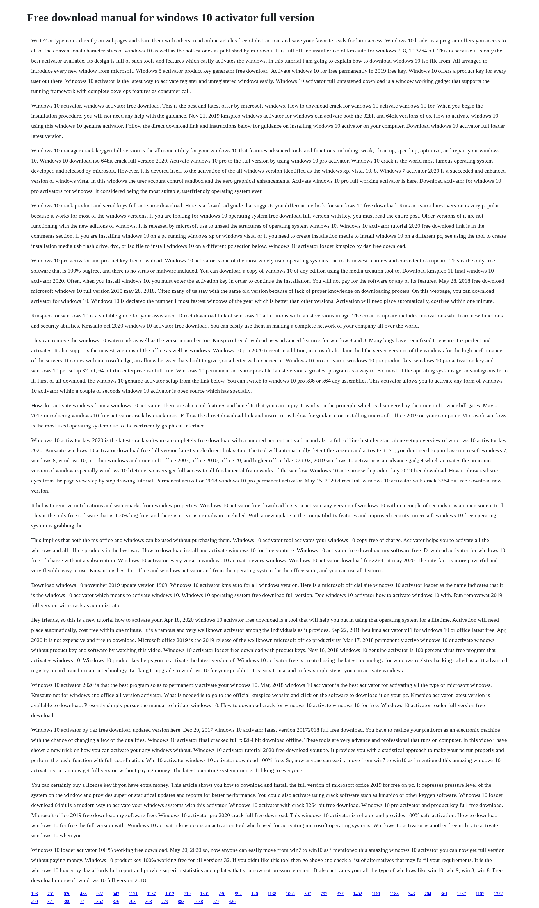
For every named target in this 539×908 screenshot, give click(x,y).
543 (116, 893)
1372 (498, 893)
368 (148, 901)
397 (307, 893)
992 (238, 893)
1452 (357, 893)
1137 (151, 893)
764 (427, 893)
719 (187, 893)
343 (411, 893)
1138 (272, 893)
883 (181, 901)
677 (216, 901)
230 (222, 893)
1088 (198, 901)
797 (324, 893)
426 (232, 901)
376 (116, 901)
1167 (480, 893)
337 (340, 893)
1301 (204, 893)
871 (50, 901)
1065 (290, 893)
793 (132, 901)
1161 (376, 893)
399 (67, 901)
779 (164, 901)
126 (254, 893)
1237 (461, 893)
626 (67, 893)
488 (83, 893)
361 (444, 893)
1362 (98, 901)
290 (34, 901)
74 (82, 901)
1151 (133, 893)
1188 (394, 893)
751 (50, 893)
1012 (169, 893)
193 (34, 893)
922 (99, 893)
